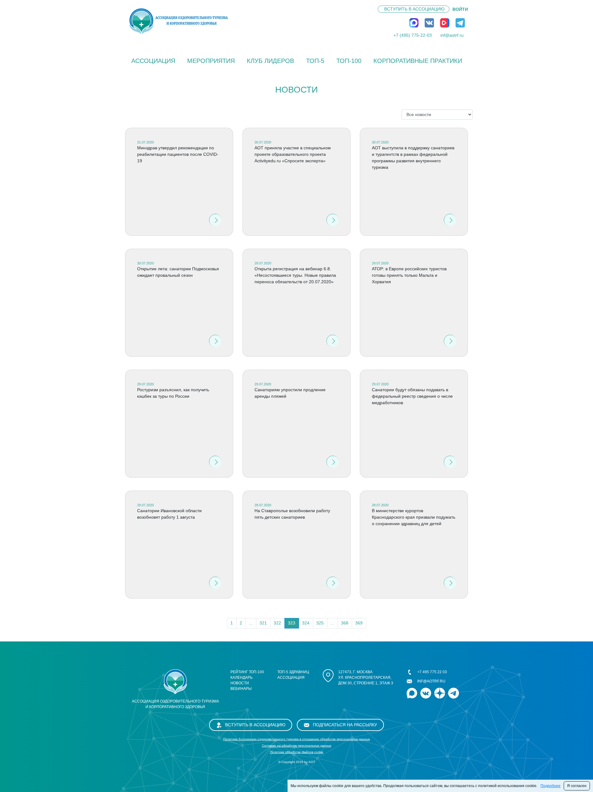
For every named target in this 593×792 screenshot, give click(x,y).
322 (277, 622)
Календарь (241, 677)
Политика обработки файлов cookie (296, 752)
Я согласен (577, 786)
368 (344, 622)
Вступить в (414, 8)
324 (305, 622)
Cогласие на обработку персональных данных (296, 745)
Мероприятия (211, 60)
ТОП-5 (315, 60)
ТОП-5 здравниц (293, 672)
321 (263, 622)
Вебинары (241, 688)
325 (320, 622)
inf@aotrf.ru (452, 35)
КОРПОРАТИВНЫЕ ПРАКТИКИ (417, 60)
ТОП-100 (348, 60)
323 (291, 622)
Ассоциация (153, 60)
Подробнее (550, 786)
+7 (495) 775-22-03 (412, 35)
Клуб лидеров (270, 60)
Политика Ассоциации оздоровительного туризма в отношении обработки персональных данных (296, 739)
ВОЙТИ (460, 9)
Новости (239, 683)
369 (359, 622)
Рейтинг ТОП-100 (247, 672)
